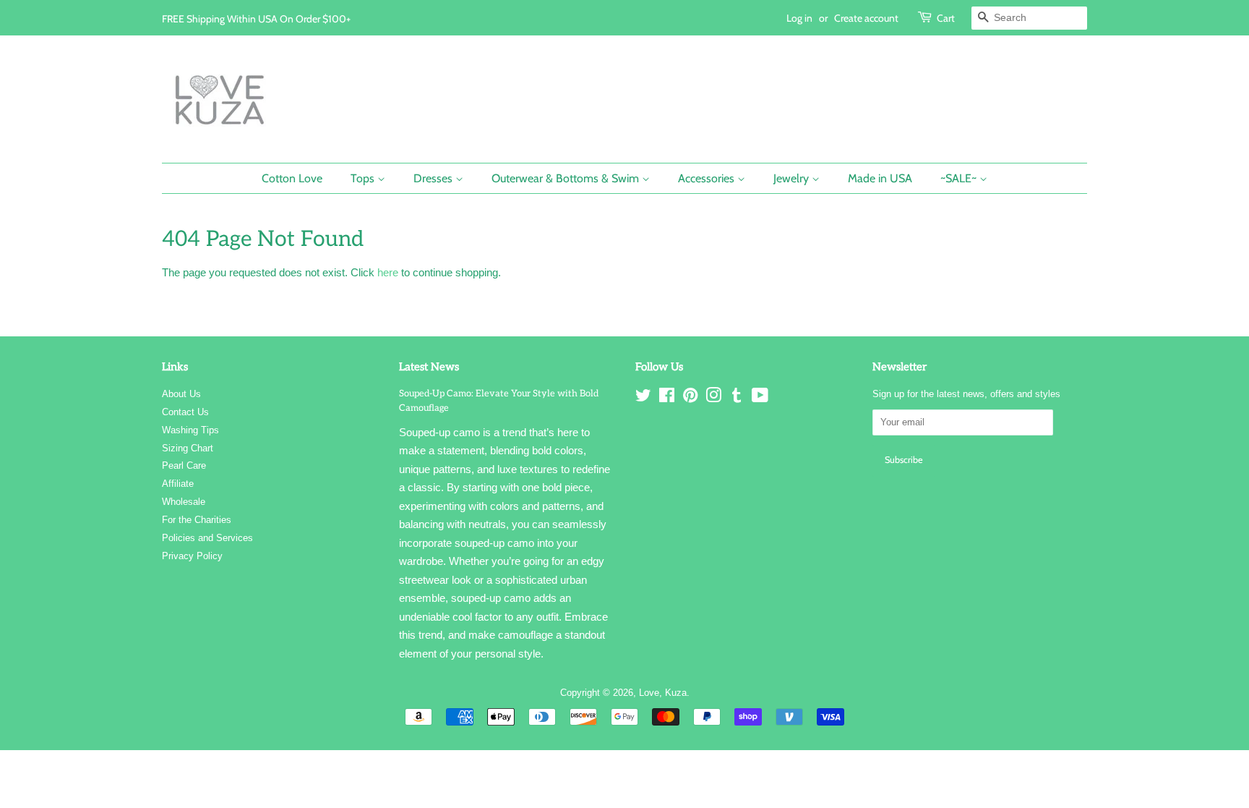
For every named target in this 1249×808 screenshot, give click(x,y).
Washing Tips (190, 430)
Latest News (429, 366)
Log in (799, 18)
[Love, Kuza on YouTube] (760, 398)
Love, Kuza (663, 692)
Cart (946, 18)
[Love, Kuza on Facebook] (666, 398)
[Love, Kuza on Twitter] (643, 398)
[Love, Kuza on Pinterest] (690, 398)
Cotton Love (292, 178)
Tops (364, 178)
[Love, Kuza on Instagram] (713, 398)
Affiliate (178, 483)
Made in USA (880, 178)
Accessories (707, 178)
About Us (181, 393)
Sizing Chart (187, 448)
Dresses (434, 178)
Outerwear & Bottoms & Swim (567, 178)
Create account (866, 18)
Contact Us (185, 412)
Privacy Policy (192, 555)
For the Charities (196, 519)
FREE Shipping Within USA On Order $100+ (256, 18)
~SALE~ (959, 178)
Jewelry (792, 178)
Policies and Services (207, 537)
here (387, 272)
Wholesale (183, 501)
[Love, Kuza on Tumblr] (736, 398)
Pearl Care (184, 465)
